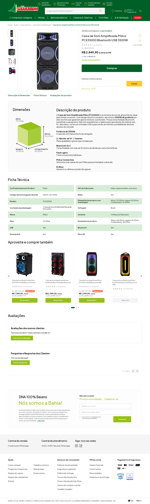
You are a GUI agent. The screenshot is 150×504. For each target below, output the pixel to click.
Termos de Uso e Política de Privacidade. (91, 417)
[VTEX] (130, 501)
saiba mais (41, 421)
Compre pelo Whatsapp (18, 446)
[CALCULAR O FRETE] (134, 83)
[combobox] (75, 11)
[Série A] (139, 501)
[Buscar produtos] (101, 11)
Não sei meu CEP (87, 89)
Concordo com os (91, 417)
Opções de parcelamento (91, 60)
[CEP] (104, 82)
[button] (9, 276)
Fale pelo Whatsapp (61, 446)
